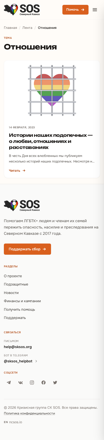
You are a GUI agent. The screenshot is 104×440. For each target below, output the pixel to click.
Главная (10, 27)
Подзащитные (16, 284)
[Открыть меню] (94, 9)
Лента (27, 27)
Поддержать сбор (24, 249)
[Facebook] (43, 382)
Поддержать (15, 317)
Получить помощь (19, 309)
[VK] (20, 382)
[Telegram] (9, 382)
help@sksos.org (18, 346)
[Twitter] (55, 382)
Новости (11, 292)
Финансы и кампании (22, 301)
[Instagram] (32, 382)
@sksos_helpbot (18, 361)
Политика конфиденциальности (29, 413)
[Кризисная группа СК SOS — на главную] (22, 10)
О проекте (13, 276)
